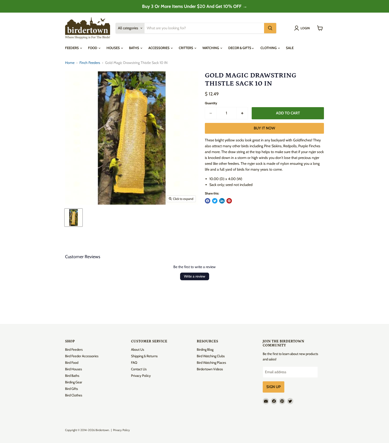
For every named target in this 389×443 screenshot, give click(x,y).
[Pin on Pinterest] (229, 200)
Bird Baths (72, 376)
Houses (113, 48)
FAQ (134, 363)
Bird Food (71, 363)
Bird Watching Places (211, 363)
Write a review (194, 276)
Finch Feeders (89, 63)
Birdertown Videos (210, 369)
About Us (137, 350)
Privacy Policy (141, 376)
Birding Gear (73, 382)
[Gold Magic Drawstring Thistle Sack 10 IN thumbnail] (73, 217)
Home (70, 63)
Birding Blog (205, 350)
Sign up (273, 386)
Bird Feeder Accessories (81, 356)
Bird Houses (73, 369)
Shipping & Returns (144, 356)
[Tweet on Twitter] (214, 200)
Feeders (72, 48)
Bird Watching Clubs (211, 356)
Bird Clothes (73, 395)
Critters (186, 48)
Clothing (268, 48)
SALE (290, 48)
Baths (134, 48)
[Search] (270, 28)
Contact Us (139, 369)
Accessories (159, 48)
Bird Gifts (71, 389)
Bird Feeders (74, 350)
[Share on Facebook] (207, 200)
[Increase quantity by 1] (242, 113)
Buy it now (264, 128)
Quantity (211, 103)
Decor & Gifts (240, 48)
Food (93, 48)
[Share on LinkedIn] (222, 200)
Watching (211, 48)
